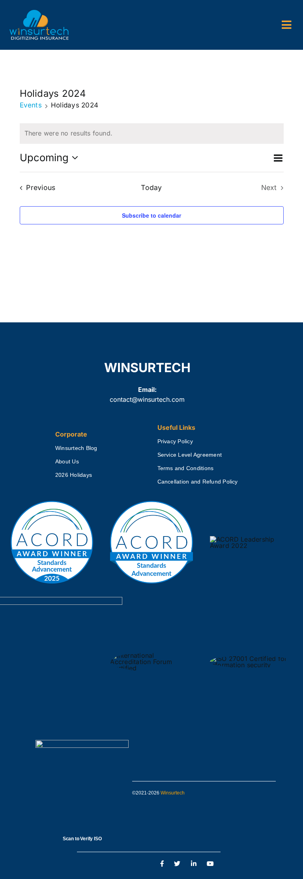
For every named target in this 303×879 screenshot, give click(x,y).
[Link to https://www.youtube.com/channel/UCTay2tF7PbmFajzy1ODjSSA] (210, 864)
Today (151, 187)
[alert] (152, 133)
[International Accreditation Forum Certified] (151, 653)
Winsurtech (173, 793)
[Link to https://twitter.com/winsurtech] (177, 864)
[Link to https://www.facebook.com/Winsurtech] (162, 864)
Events (31, 105)
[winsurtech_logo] (39, 13)
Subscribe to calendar (151, 215)
